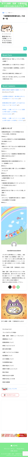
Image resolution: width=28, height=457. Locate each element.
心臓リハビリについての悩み (10, 352)
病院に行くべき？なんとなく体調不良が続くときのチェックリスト (13, 148)
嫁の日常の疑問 (6, 349)
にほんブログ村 (12, 389)
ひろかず (14, 105)
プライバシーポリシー (9, 449)
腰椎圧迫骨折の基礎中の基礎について (12, 90)
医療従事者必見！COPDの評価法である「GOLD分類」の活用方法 (13, 133)
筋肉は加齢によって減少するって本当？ (13, 64)
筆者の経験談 (6, 382)
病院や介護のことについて (9, 369)
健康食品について (7, 339)
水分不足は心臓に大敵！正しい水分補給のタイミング (13, 170)
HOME (15, 446)
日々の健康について (8, 359)
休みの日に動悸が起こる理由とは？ (12, 73)
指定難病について (7, 355)
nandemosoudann (7, 114)
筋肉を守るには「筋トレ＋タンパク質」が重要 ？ (13, 60)
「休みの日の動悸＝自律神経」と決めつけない (13, 69)
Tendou (16, 98)
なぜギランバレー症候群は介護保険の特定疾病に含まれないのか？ (13, 155)
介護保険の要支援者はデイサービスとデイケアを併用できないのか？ (13, 184)
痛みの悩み (5, 372)
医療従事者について (8, 342)
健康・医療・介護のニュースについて (13, 336)
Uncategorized (6, 329)
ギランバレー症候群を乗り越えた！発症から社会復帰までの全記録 (13, 199)
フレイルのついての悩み (9, 332)
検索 (25, 48)
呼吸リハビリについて (8, 345)
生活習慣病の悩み (7, 362)
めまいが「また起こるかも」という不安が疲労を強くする (13, 78)
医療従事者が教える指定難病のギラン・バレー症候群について (13, 162)
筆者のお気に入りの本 (8, 379)
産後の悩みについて (8, 365)
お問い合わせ (14, 451)
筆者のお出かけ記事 (8, 375)
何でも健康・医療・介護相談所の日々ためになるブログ (14, 4)
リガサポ (20, 120)
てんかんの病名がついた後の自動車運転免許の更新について (13, 140)
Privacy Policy (20, 449)
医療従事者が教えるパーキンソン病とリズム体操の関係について (13, 177)
